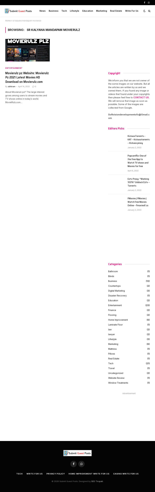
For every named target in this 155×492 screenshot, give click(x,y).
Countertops (114, 286)
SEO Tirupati (97, 481)
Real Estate (116, 11)
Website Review (116, 378)
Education (87, 11)
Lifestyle (74, 11)
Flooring (112, 315)
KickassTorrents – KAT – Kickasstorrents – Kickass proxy (139, 139)
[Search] (149, 11)
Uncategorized (115, 373)
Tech (64, 11)
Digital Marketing (116, 290)
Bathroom (113, 271)
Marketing (101, 11)
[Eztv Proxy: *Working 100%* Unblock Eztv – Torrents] (116, 182)
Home (8, 21)
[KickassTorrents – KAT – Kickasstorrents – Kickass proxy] (116, 140)
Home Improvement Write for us (89, 473)
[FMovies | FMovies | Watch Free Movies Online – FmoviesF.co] (116, 202)
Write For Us (131, 11)
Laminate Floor (115, 324)
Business (53, 11)
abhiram (11, 86)
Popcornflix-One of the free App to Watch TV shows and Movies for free (138, 161)
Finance (112, 310)
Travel (111, 368)
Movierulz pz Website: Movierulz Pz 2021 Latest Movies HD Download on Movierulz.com (27, 77)
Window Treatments (118, 382)
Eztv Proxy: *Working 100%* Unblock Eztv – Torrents (139, 182)
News (43, 11)
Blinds (111, 276)
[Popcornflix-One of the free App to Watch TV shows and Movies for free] (116, 159)
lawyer (111, 334)
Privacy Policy (55, 473)
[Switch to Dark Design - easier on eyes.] (144, 11)
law (110, 329)
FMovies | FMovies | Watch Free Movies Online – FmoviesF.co (138, 202)
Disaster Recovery (117, 295)
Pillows (111, 353)
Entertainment (14, 68)
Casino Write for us (126, 473)
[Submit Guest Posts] (19, 10)
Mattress (112, 349)
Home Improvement (118, 320)
